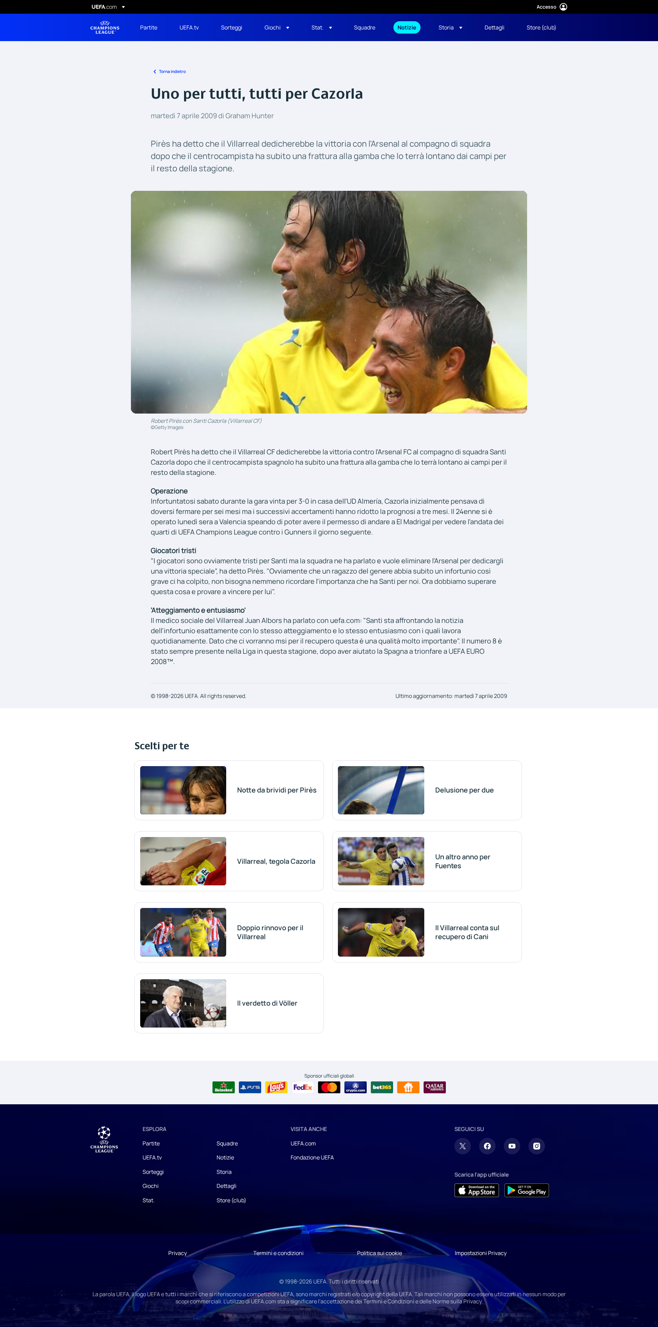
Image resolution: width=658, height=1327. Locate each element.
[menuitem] (151, 27)
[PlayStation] (250, 1087)
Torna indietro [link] (172, 71)
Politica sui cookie (379, 1253)
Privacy (177, 1253)
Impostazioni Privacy (481, 1253)
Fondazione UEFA (312, 1157)
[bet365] (382, 1087)
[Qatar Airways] (435, 1087)
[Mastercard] (329, 1087)
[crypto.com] (355, 1087)
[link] (149, 27)
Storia (224, 1172)
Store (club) (231, 1200)
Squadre (227, 1143)
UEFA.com (303, 1143)
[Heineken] (223, 1087)
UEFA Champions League (104, 27)
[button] (277, 27)
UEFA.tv (152, 1157)
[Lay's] (276, 1087)
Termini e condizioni (278, 1253)
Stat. (149, 1200)
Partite (151, 1143)
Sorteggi (153, 1172)
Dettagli (226, 1186)
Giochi (151, 1186)
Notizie (225, 1157)
